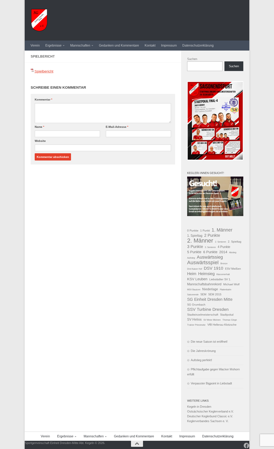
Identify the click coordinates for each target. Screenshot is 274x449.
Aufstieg (191, 258)
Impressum (169, 45)
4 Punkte (224, 247)
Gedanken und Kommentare (119, 45)
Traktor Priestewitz (196, 325)
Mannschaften (80, 45)
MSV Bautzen (193, 289)
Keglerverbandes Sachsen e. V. (207, 421)
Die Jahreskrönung (203, 350)
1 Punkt (205, 230)
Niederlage (210, 289)
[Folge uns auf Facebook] (246, 445)
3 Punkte (195, 246)
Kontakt (150, 45)
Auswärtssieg (210, 257)
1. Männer (222, 230)
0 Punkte (192, 230)
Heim (191, 273)
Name (39, 126)
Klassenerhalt (223, 274)
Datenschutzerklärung (198, 45)
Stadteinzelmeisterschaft (202, 314)
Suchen (192, 59)
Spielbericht (44, 71)
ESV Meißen (233, 268)
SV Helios (194, 319)
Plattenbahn (225, 289)
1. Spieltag (194, 235)
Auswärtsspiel (203, 262)
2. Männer (200, 240)
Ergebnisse (53, 45)
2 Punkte (212, 235)
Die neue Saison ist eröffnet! (209, 341)
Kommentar (43, 99)
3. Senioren (210, 247)
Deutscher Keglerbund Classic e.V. (210, 416)
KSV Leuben (197, 279)
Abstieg (232, 252)
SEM (203, 294)
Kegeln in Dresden (199, 406)
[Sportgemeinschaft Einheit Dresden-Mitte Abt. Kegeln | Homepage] (39, 20)
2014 (223, 252)
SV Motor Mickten (212, 320)
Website (40, 140)
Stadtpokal (226, 314)
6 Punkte (210, 252)
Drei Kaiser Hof (194, 269)
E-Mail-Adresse (117, 126)
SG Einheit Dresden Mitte (209, 299)
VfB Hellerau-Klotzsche (221, 324)
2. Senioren (220, 242)
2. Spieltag (234, 241)
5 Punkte (194, 252)
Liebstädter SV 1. (220, 279)
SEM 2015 (214, 294)
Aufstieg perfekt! (201, 360)
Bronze (223, 263)
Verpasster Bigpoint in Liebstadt (211, 383)
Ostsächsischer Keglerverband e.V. (210, 411)
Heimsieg (206, 273)
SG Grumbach (196, 304)
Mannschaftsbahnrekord (204, 284)
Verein (35, 45)
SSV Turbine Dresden (208, 309)
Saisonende (193, 294)
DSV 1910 (213, 268)
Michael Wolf (231, 284)
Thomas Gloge (229, 320)
